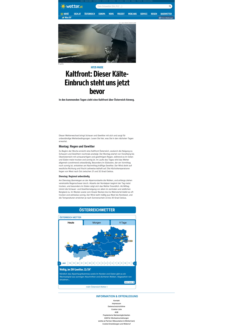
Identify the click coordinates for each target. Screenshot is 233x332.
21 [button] (82, 263)
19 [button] (74, 263)
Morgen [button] (97, 222)
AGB (116, 312)
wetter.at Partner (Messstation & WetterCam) (116, 321)
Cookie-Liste (116, 309)
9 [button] (121, 263)
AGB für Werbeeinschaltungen (116, 318)
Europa (102, 14)
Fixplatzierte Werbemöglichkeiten (116, 315)
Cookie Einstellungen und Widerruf (116, 324)
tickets (139, 1)
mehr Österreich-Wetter (96, 287)
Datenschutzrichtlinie (116, 306)
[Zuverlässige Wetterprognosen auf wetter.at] (75, 6)
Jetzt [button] (64, 263)
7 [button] (115, 263)
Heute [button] (71, 222)
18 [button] (70, 263)
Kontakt (116, 301)
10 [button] (125, 263)
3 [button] (102, 263)
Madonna (112, 1)
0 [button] (93, 263)
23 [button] (90, 263)
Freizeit (121, 14)
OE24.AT (77, 14)
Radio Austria (148, 1)
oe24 (82, 1)
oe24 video (88, 1)
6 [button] (112, 263)
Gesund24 (120, 1)
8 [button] (118, 263)
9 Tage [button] (122, 222)
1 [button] (96, 263)
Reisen (133, 1)
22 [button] (86, 263)
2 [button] (99, 263)
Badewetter (166, 14)
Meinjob (127, 1)
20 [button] (78, 263)
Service (143, 14)
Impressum (116, 304)
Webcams (132, 14)
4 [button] (105, 263)
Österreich (97, 1)
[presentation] (59, 263)
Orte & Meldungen (167, 18)
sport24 (105, 1)
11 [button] (129, 263)
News (111, 14)
